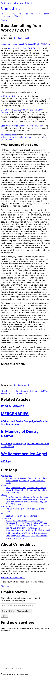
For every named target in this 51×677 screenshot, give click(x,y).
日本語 (15, 525)
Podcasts (29, 14)
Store (37, 14)
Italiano (23, 520)
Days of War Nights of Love (18, 502)
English (9, 520)
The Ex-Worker (12, 509)
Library (12, 14)
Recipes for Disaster (37, 499)
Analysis (23, 478)
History (45, 478)
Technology (24, 480)
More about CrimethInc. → (13, 577)
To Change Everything (22, 490)
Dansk (20, 533)
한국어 (39, 530)
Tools (20, 14)
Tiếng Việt (15, 536)
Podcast (4, 506)
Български (23, 525)
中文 (30, 525)
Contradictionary (40, 497)
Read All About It (21, 38)
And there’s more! (9, 135)
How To (9, 480)
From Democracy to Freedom (19, 497)
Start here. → (7, 586)
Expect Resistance (19, 499)
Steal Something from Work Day (21, 48)
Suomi (8, 525)
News (15, 480)
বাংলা (7, 533)
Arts (7, 478)
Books (4, 14)
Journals (15, 487)
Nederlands (11, 530)
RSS (10, 476)
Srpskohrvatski (23, 530)
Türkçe (31, 528)
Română (46, 530)
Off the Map (16, 504)
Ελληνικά (43, 523)
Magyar (23, 528)
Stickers (30, 487)
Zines (8, 487)
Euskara (16, 528)
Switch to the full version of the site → (18, 3)
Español (16, 520)
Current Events (34, 478)
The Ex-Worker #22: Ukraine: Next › (24, 392)
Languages (7, 16)
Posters (22, 487)
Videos (37, 487)
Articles (4, 476)
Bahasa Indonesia (41, 525)
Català (24, 536)
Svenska (13, 533)
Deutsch (31, 520)
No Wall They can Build (30, 509)
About (17, 16)
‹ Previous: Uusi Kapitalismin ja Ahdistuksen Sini (22, 391)
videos (4, 137)
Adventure (14, 478)
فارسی (37, 528)
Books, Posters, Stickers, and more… (22, 516)
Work (8, 499)
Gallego (34, 536)
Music (43, 487)
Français (39, 520)
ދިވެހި (28, 536)
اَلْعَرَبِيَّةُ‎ (33, 530)
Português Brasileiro (15, 523)
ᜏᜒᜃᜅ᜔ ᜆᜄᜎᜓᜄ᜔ (18, 538)
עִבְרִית (26, 533)
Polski (35, 523)
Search (46, 14)
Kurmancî (42, 536)
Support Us (6, 20)
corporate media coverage (20, 137)
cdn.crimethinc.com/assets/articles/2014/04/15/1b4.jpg (25, 44)
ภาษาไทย (33, 533)
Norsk (8, 538)
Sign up (4, 616)
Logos (8, 490)
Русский (28, 523)
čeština (9, 528)
